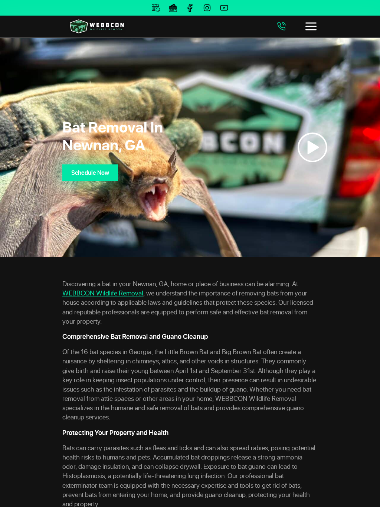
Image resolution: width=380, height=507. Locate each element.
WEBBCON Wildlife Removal (102, 292)
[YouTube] (224, 8)
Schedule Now (90, 172)
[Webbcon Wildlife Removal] (96, 26)
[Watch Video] (312, 147)
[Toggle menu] (311, 26)
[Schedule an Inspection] (156, 8)
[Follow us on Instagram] (207, 8)
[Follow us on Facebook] (190, 8)
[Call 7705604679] (281, 26)
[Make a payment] (173, 8)
